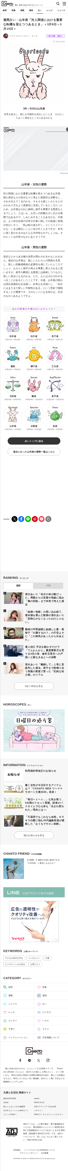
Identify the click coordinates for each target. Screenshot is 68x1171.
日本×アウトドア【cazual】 (45, 1106)
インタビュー (34, 958)
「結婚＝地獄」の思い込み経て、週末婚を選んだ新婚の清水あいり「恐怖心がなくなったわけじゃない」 (44, 616)
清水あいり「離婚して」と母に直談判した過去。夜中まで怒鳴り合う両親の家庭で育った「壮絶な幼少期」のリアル (44, 669)
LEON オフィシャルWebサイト (16, 1110)
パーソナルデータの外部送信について (39, 1150)
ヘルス (45, 1020)
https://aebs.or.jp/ (34, 1140)
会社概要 (44, 1153)
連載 (22, 10)
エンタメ (12, 1020)
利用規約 (17, 1150)
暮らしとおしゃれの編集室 (14, 1106)
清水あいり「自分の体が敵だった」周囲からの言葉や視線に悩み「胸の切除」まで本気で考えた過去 (44, 599)
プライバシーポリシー (29, 1153)
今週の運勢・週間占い (55, 36)
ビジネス (46, 1012)
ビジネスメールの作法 (15, 964)
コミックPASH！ (10, 1114)
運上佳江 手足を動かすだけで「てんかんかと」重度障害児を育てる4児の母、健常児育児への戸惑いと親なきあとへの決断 (44, 652)
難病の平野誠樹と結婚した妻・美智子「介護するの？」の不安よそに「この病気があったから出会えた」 (44, 634)
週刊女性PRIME (9, 1098)
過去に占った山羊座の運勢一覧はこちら (34, 451)
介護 (47, 958)
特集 (14, 10)
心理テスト (35, 964)
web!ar (36, 1098)
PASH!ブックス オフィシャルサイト (48, 1114)
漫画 (31, 10)
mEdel (5, 1102)
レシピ (49, 10)
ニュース (61, 10)
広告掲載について (51, 1037)
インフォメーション (18, 1037)
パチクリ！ (38, 1110)
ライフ (45, 1029)
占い (40, 10)
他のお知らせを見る (34, 835)
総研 (5, 10)
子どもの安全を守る (14, 958)
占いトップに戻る (34, 441)
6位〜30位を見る (34, 686)
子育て (11, 1029)
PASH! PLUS (39, 1102)
